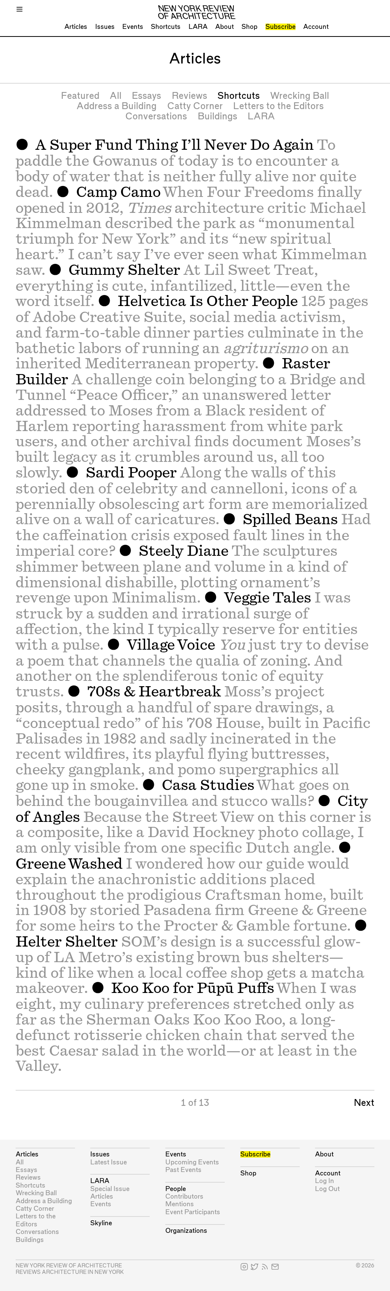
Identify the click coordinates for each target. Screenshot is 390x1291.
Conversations (156, 116)
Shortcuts (166, 27)
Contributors (184, 1196)
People (175, 1189)
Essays (146, 96)
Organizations (186, 1231)
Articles (75, 27)
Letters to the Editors (278, 106)
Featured (80, 96)
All (115, 96)
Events (132, 27)
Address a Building (117, 106)
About (224, 27)
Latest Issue (108, 1162)
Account (316, 27)
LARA (198, 27)
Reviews (189, 96)
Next (364, 1103)
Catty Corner (195, 106)
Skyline (101, 1223)
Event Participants (192, 1212)
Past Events (183, 1170)
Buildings (217, 116)
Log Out (327, 1189)
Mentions (179, 1204)
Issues (105, 27)
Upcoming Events (192, 1162)
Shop (249, 27)
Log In (324, 1181)
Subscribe (280, 27)
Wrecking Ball (299, 96)
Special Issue (109, 1189)
